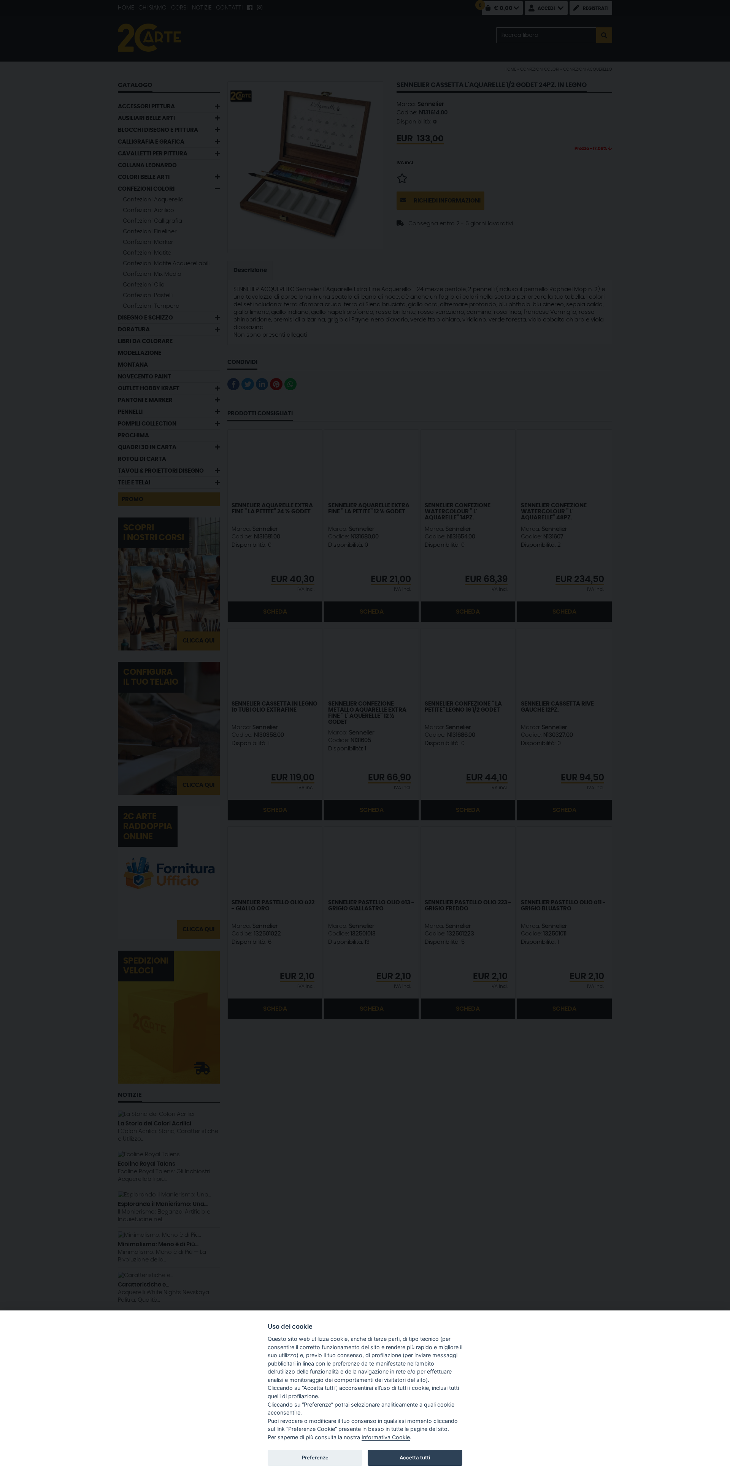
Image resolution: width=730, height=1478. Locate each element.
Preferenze (315, 1457)
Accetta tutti (415, 1457)
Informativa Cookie (386, 1437)
